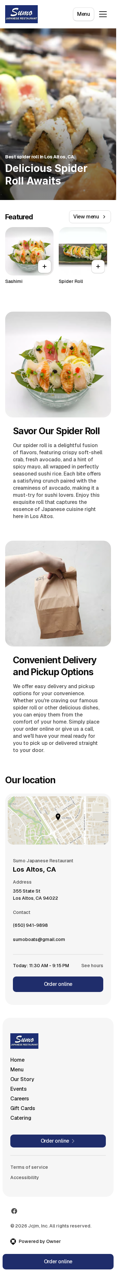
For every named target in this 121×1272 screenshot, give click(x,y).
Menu (83, 14)
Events (18, 1089)
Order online (58, 984)
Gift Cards (22, 1108)
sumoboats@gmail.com (39, 941)
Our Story (22, 1079)
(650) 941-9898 (30, 926)
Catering (20, 1118)
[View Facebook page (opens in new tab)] (14, 1211)
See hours (92, 965)
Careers (19, 1098)
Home (17, 1060)
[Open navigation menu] (102, 14)
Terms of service (29, 1167)
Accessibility (24, 1177)
